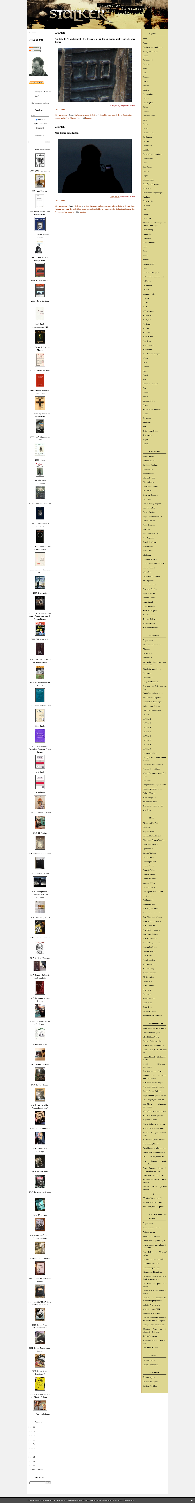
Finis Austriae (148, 201)
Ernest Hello (147, 491)
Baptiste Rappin (149, 831)
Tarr (144, 427)
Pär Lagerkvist (148, 580)
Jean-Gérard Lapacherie (152, 921)
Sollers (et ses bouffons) (152, 409)
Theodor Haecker (149, 615)
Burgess (146, 90)
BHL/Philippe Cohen (151, 1037)
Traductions (147, 435)
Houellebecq (148, 230)
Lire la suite (60, 109)
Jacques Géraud (149, 904)
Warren (145, 444)
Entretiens (147, 188)
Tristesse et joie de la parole (153, 806)
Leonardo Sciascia (150, 559)
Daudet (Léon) (148, 133)
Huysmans (147, 238)
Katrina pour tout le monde (153, 1259)
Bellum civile (148, 60)
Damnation (147, 673)
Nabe (145, 362)
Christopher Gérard (150, 844)
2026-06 (32, 1435)
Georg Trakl (147, 499)
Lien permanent (61, 115)
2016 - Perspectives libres (40, 873)
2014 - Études (40, 772)
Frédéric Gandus (149, 874)
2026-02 (32, 1453)
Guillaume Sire (148, 900)
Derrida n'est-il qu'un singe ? (154, 1241)
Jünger (145, 255)
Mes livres (147, 341)
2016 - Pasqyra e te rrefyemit (40, 853)
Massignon (147, 320)
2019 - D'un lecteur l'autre (40, 1128)
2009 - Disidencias (40, 593)
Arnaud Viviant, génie (151, 1033)
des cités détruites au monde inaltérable (85, 209)
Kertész (146, 260)
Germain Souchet (149, 887)
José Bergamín (148, 538)
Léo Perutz (147, 555)
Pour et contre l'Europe (151, 384)
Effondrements (148, 180)
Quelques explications (40, 103)
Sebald (145, 405)
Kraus (145, 268)
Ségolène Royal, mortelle (152, 1198)
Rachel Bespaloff (149, 585)
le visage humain (108, 209)
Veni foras (147, 810)
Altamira (146, 649)
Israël (145, 247)
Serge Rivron (148, 1007)
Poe (144, 379)
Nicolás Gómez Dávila (151, 576)
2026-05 (32, 1440)
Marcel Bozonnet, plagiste (153, 1115)
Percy (145, 371)
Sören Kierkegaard (150, 610)
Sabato (145, 397)
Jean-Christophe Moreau (152, 917)
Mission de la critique (151, 769)
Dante (145, 120)
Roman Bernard (149, 998)
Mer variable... (148, 337)
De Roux (146, 141)
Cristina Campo (149, 116)
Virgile (145, 439)
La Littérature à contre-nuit (153, 277)
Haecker (146, 214)
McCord (146, 328)
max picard (112, 115)
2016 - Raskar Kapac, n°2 (40, 917)
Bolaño (146, 73)
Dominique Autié (149, 861)
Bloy (145, 68)
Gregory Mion (148, 896)
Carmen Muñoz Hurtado (152, 836)
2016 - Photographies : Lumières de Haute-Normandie (40, 894)
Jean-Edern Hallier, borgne (153, 1082)
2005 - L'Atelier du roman (40, 370)
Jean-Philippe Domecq (151, 930)
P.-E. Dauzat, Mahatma (151, 1144)
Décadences (147, 146)
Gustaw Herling (149, 512)
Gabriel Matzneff (149, 879)
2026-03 (32, 1448)
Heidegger (147, 218)
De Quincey (147, 137)
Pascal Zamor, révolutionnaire (154, 1148)
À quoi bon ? (148, 640)
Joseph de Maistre (150, 542)
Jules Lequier (148, 546)
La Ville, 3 (147, 723)
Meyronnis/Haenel (150, 1120)
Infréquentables (149, 242)
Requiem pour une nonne (152, 789)
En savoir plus (129, 1500)
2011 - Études (40, 726)
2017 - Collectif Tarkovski (40, 958)
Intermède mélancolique (152, 702)
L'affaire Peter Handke (151, 1305)
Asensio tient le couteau (152, 1236)
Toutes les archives (36, 1470)
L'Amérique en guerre (151, 272)
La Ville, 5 (147, 732)
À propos (32, 33)
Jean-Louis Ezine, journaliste (154, 1087)
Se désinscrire (41, 124)
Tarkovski (147, 422)
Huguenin (147, 234)
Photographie (114, 197)
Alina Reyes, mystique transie (154, 1028)
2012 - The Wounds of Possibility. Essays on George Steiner (40, 749)
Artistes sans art (149, 1232)
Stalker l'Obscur (149, 793)
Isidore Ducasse (149, 521)
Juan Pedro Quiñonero (151, 943)
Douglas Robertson (150, 1365)
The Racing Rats (149, 797)
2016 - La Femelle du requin (40, 813)
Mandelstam (147, 315)
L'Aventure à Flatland (151, 1263)
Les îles (146, 298)
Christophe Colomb (150, 486)
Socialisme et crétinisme (152, 1202)
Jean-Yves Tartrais (150, 938)
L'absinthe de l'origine (151, 706)
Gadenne (146, 205)
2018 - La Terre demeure (40, 1085)
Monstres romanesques (151, 354)
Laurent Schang (149, 951)
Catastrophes (148, 103)
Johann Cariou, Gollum (152, 1091)
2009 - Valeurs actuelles (40, 639)
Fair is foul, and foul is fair (153, 693)
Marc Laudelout (149, 960)
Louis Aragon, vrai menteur (153, 1100)
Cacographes (148, 94)
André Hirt (147, 827)
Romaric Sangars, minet (152, 1194)
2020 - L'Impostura (40, 1215)
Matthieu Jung (148, 968)
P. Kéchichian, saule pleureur (154, 1139)
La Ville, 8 (147, 745)
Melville (146, 332)
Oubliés (146, 367)
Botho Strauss (148, 473)
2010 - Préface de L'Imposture (40, 706)
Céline (145, 107)
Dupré (145, 175)
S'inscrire (41, 119)
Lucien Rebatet (149, 568)
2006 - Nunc (40, 460)
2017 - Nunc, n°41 (40, 1044)
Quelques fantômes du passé (154, 1325)
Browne (146, 86)
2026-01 (32, 1457)
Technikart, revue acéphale (153, 1207)
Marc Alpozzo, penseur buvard (154, 1111)
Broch (145, 81)
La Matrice (147, 281)
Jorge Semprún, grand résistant (154, 1095)
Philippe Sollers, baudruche (153, 1157)
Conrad (146, 111)
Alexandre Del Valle (150, 823)
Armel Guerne (148, 456)
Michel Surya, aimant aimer (153, 1128)
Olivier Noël (147, 981)
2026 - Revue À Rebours (40, 1414)
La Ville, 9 (147, 749)
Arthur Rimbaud (149, 461)
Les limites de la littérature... (154, 764)
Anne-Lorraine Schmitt (152, 1228)
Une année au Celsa (150, 1348)
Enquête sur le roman (151, 184)
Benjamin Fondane (150, 465)
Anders (145, 43)
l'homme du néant (62, 209)
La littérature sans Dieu (152, 710)
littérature (78, 115)
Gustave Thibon (149, 508)
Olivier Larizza (148, 977)
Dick (145, 163)
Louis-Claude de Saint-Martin (154, 563)
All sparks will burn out (152, 645)
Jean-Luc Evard (149, 926)
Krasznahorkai (148, 264)
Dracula (146, 171)
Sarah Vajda (147, 1003)
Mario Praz (147, 572)
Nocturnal (147, 780)
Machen (146, 307)
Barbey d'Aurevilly (150, 51)
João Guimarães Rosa (151, 533)
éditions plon (75, 118)
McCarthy (147, 324)
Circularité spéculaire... (152, 669)
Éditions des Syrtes (150, 1382)
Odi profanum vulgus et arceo (154, 784)
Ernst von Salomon (150, 495)
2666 (145, 39)
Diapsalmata (147, 677)
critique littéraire (90, 115)
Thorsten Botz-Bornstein (152, 1016)
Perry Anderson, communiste (154, 1152)
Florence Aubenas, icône (152, 1041)
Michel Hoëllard (149, 973)
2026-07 (32, 1431)
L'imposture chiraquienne (153, 1272)
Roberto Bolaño (149, 593)
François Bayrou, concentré (153, 1045)
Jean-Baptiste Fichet (151, 908)
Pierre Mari (147, 990)
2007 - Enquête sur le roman (40, 503)
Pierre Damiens (148, 986)
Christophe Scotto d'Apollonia (154, 840)
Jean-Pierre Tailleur (150, 934)
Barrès (145, 56)
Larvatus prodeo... (150, 753)
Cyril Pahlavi (148, 849)
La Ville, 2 (147, 719)
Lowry (145, 302)
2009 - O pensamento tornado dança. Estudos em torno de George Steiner (40, 616)
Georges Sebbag (149, 883)
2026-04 (32, 1444)
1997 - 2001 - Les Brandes (40, 171)
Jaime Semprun (149, 525)
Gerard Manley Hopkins (152, 503)
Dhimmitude (148, 158)
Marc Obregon (148, 964)
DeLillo (146, 150)
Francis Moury (148, 866)
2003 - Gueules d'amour (40, 281)
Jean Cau (146, 529)
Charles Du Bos (149, 478)
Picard (145, 375)
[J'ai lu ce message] (192, 1500)
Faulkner (146, 197)
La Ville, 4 (147, 727)
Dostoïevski (147, 167)
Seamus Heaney (149, 606)
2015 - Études (40, 792)
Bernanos (146, 64)
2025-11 (32, 1465)
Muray (145, 358)
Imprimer (88, 118)
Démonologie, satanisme (152, 154)
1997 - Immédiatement (40, 191)
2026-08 (32, 1427)
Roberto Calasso (149, 598)
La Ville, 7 (147, 740)
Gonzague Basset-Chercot (153, 891)
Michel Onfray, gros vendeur (154, 1124)
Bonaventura (148, 469)
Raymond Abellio (150, 589)
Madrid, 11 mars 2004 (151, 1309)
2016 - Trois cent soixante (40, 938)
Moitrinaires (147, 349)
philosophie (102, 115)
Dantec (145, 124)
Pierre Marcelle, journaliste (153, 1175)
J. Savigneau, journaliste (152, 1071)
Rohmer (146, 392)
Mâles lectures (148, 311)
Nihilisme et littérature (151, 1313)
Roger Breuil (148, 602)
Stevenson (147, 418)
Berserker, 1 (147, 653)
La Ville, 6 (147, 736)
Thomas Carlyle (149, 619)
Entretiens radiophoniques (153, 193)
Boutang (146, 77)
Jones (145, 251)
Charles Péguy (148, 482)
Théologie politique (150, 431)
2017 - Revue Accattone (40, 1064)
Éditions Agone (149, 1377)
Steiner (145, 414)
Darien (145, 128)
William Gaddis (149, 623)
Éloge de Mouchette (151, 682)
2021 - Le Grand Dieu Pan (40, 1258)
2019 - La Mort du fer (40, 1172)
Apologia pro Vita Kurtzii (153, 47)
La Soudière (147, 285)
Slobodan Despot (149, 1011)
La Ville (146, 290)
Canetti (146, 98)
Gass (144, 210)
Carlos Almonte (149, 1360)
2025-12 (32, 1461)
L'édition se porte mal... (152, 1268)
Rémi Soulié (147, 994)
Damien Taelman (149, 853)
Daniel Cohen (148, 857)
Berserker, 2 (147, 658)
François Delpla (149, 870)
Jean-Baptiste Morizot (151, 913)
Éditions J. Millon (150, 1386)
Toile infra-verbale (150, 802)
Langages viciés (149, 294)
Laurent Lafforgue (150, 947)
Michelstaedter (148, 345)
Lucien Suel (147, 956)
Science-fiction (149, 401)
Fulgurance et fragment (152, 697)
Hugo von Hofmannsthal (152, 516)
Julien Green (148, 551)
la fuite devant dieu (126, 206)
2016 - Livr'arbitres (40, 833)
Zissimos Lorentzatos (151, 628)
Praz (144, 388)
